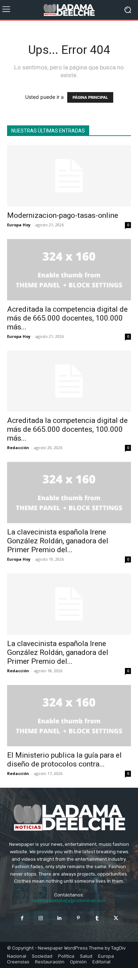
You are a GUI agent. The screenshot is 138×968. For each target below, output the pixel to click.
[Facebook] (22, 918)
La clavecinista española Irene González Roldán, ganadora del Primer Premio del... (57, 541)
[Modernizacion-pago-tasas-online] (69, 175)
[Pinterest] (78, 918)
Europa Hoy (18, 224)
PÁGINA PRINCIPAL (90, 97)
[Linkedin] (60, 918)
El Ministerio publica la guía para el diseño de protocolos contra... (64, 759)
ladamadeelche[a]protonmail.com (69, 900)
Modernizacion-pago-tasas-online (62, 215)
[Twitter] (116, 918)
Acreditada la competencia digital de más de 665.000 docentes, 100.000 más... (67, 318)
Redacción (18, 447)
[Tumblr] (97, 918)
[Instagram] (41, 918)
